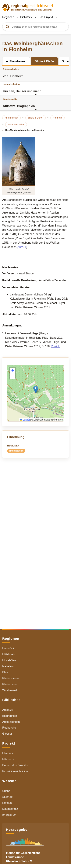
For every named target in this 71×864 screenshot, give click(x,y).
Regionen (8, 17)
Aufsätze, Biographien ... (20, 103)
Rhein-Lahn (9, 684)
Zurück (55, 346)
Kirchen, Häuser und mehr (22, 88)
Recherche (9, 727)
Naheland (8, 666)
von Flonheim (13, 73)
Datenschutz (10, 808)
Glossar (7, 733)
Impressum (9, 814)
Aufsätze (7, 709)
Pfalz (5, 672)
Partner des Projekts (15, 765)
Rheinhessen (16, 450)
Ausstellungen (11, 721)
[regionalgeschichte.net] (27, 7)
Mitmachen (9, 759)
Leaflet (26, 419)
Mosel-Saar (9, 660)
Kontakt (7, 802)
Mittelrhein (8, 654)
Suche (6, 790)
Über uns (8, 753)
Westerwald (9, 690)
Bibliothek (26, 17)
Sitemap (7, 796)
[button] (35, 389)
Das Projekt (46, 17)
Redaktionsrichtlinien (15, 771)
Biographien (9, 715)
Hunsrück (8, 648)
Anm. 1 (21, 246)
